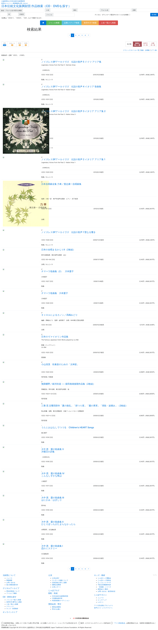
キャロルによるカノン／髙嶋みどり (59, 315)
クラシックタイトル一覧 (131, 50)
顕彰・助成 (53, 593)
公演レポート (56, 587)
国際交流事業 (56, 585)
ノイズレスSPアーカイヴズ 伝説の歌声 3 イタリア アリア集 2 (73, 111)
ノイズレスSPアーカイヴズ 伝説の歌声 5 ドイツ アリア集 (71, 61)
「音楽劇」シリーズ (104, 587)
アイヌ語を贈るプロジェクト (103, 605)
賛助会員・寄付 (54, 604)
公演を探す (55, 578)
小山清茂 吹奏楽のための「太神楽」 (60, 364)
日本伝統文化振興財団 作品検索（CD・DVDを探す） (36, 6)
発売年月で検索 (90, 23)
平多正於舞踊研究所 (104, 585)
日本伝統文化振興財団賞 (60, 596)
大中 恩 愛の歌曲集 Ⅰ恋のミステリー (52, 547)
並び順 (129, 44)
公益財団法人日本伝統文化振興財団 (13, 1)
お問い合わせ (23, 3)
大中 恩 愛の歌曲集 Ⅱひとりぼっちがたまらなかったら (58, 523)
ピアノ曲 (154, 50)
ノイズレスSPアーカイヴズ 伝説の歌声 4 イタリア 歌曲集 (71, 86)
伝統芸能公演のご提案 (59, 582)
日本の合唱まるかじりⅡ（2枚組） (58, 249)
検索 (154, 14)
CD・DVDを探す (9, 597)
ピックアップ (102, 600)
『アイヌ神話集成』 (119, 623)
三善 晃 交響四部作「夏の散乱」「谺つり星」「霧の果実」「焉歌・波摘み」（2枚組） (84, 405)
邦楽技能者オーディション (61, 600)
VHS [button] (25, 44)
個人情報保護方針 (12, 585)
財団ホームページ (7, 3)
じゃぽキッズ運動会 (104, 578)
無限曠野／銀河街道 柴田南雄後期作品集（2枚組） (68, 384)
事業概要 (16, 3)
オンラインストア (10, 612)
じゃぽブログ (53, 590)
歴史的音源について (13, 591)
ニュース (9, 578)
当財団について (9, 575)
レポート (101, 602)
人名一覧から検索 (108, 23)
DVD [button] (19, 44)
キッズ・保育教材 (12, 608)
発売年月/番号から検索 (14, 602)
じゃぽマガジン (100, 595)
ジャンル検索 (54, 23)
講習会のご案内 (103, 589)
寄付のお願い (56, 609)
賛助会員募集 (56, 607)
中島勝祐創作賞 (57, 598)
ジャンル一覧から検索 (13, 600)
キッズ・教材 (99, 575)
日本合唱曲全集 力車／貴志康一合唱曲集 (61, 184)
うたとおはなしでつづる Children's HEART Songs (67, 427)
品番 (153, 44)
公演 (50, 575)
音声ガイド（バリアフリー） (103, 608)
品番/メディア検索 (71, 23)
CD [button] (4, 44)
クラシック (10, 606)
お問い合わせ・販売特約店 (106, 591)
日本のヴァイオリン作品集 (54, 336)
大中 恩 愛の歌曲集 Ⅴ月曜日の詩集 (52, 450)
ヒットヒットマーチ (104, 582)
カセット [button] (12, 44)
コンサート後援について (60, 580)
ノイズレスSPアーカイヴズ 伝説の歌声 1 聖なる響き (68, 232)
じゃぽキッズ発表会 (104, 580)
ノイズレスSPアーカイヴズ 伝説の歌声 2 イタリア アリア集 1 (73, 159)
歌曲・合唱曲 (145, 50)
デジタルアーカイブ (11, 588)
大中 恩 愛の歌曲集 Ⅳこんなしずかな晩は (52, 474)
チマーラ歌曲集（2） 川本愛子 (57, 271)
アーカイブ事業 (11, 593)
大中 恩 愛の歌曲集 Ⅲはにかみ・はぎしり (52, 498)
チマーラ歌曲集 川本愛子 (54, 293)
